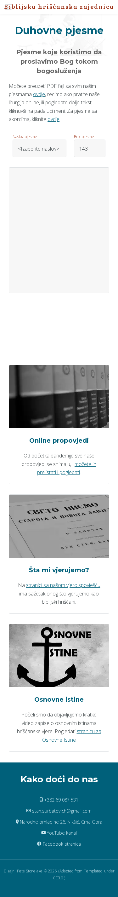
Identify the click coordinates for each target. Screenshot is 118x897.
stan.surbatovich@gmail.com (61, 811)
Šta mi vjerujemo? (59, 570)
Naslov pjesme (25, 136)
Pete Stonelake (29, 871)
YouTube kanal (61, 833)
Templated (93, 871)
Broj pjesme (84, 136)
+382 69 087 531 (60, 800)
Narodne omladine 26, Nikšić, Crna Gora (60, 822)
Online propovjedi (59, 440)
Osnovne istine (59, 699)
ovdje (39, 94)
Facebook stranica (61, 844)
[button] (10, 7)
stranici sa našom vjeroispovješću (63, 585)
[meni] (10, 7)
